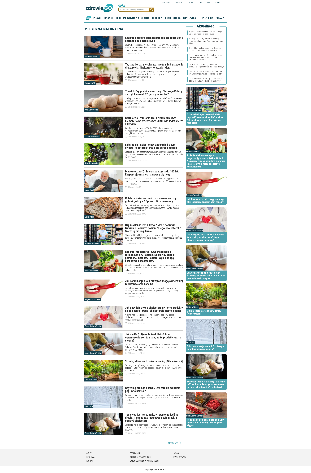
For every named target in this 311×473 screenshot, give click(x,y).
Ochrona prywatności (140, 457)
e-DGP (218, 2)
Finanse (108, 18)
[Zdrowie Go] (99, 8)
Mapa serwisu (179, 457)
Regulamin (135, 453)
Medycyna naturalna (136, 18)
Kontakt (90, 461)
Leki (118, 18)
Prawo (97, 18)
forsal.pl (179, 2)
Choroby (157, 18)
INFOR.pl (191, 2)
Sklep (89, 453)
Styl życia (189, 18)
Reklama (90, 457)
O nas (176, 453)
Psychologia (173, 18)
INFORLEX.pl (205, 2)
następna (173, 443)
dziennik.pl (166, 2)
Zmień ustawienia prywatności (144, 461)
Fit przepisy (206, 18)
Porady (220, 18)
